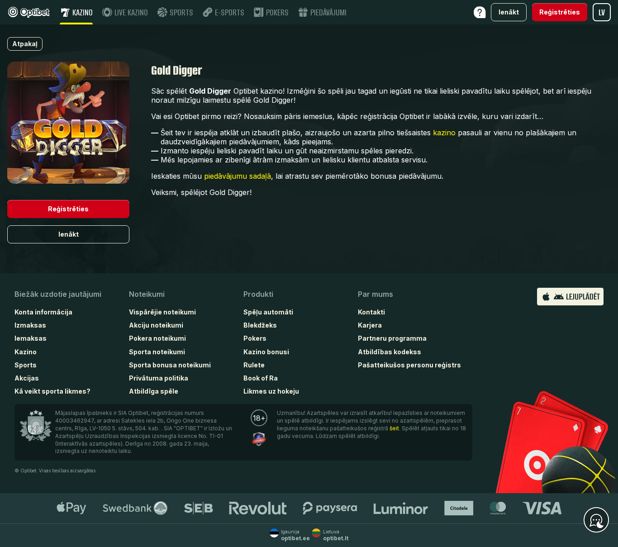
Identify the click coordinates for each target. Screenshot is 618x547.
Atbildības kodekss (389, 352)
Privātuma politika (158, 378)
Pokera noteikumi (157, 338)
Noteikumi (147, 294)
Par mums (375, 294)
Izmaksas (30, 325)
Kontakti (371, 312)
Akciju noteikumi (156, 325)
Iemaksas (30, 338)
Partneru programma (392, 338)
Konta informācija (43, 312)
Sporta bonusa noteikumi (170, 365)
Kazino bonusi (266, 352)
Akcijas (26, 378)
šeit (394, 428)
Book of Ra (260, 378)
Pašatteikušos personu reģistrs (409, 365)
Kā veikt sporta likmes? (52, 391)
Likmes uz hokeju (271, 391)
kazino (444, 132)
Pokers (254, 338)
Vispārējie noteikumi (162, 312)
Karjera (370, 325)
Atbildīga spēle (153, 391)
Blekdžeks (260, 325)
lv (602, 12)
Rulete (254, 365)
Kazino (25, 352)
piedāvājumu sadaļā (237, 176)
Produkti (258, 294)
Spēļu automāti (268, 312)
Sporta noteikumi (157, 352)
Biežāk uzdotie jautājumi (57, 294)
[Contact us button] (596, 520)
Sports (25, 365)
